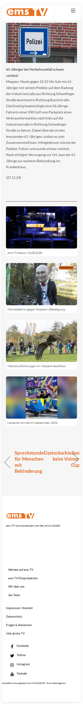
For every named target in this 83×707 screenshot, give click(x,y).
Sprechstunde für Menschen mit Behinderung (29, 462)
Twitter (21, 655)
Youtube (21, 673)
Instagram (23, 664)
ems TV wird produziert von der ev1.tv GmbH (33, 525)
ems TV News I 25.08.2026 (25, 253)
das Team (14, 595)
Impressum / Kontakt (19, 608)
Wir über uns (16, 586)
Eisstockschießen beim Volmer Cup (62, 459)
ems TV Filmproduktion (23, 578)
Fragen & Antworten (19, 625)
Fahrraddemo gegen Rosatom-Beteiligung (36, 309)
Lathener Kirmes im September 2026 (33, 423)
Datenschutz (14, 616)
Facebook (22, 645)
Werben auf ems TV (20, 569)
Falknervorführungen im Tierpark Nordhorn (37, 366)
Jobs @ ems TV (15, 633)
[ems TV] (27, 14)
